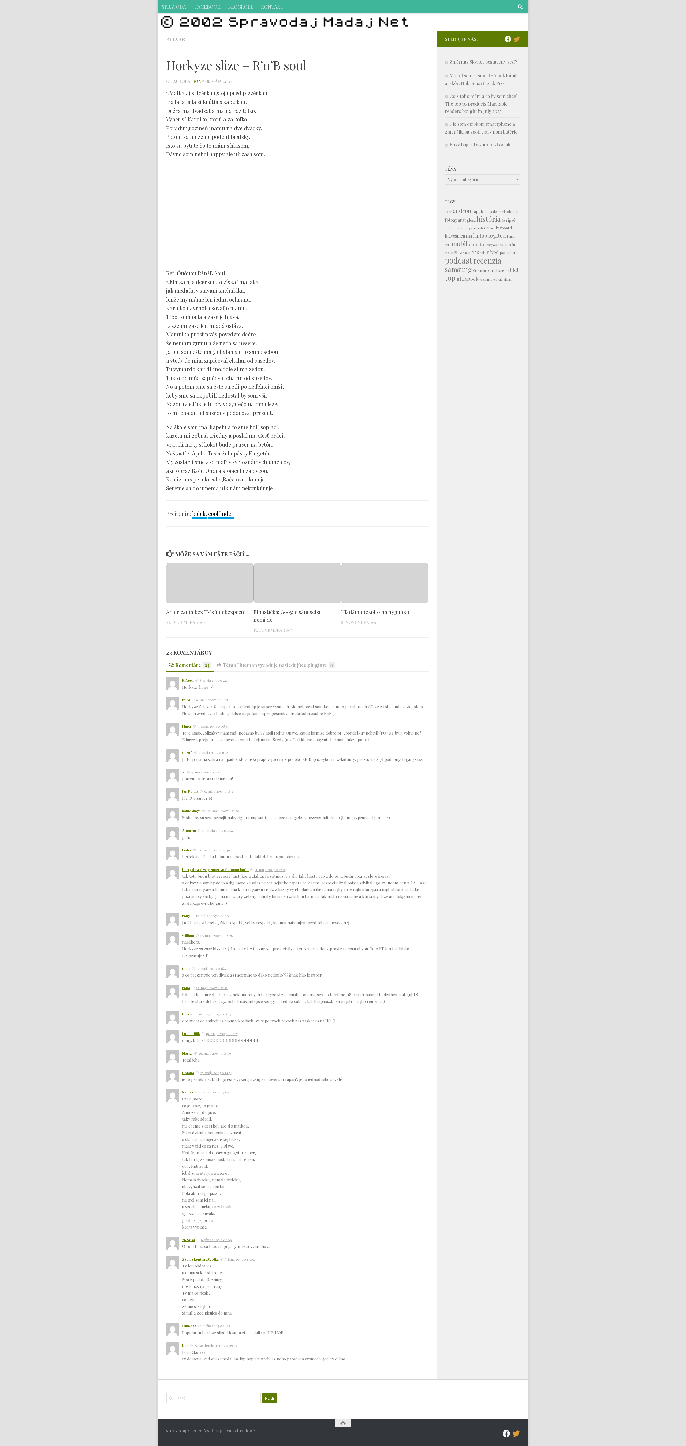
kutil (469, 236)
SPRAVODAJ (175, 6)
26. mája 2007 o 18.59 (215, 1053)
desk (502, 212)
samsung (458, 269)
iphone (450, 228)
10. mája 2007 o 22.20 (223, 811)
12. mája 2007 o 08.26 (216, 935)
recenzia (487, 260)
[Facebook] (508, 39)
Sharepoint (480, 271)
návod (493, 252)
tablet (512, 269)
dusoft (187, 752)
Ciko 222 (189, 1325)
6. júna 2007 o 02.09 (216, 1239)
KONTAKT (272, 6)
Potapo (188, 1072)
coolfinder (221, 513)
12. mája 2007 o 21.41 (212, 987)
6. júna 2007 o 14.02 (240, 1259)
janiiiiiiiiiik (191, 1033)
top (450, 278)
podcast (458, 260)
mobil (460, 243)
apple (479, 211)
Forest (187, 1014)
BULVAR (175, 39)
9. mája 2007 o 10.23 (214, 752)
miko (186, 968)
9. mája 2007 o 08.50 (213, 726)
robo (186, 987)
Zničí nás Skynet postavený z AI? (483, 62)
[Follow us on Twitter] (516, 39)
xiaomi (508, 279)
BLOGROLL (240, 6)
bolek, (199, 513)
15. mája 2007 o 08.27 (215, 1014)
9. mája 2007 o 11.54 (206, 772)
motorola (507, 244)
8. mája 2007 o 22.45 (215, 680)
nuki (483, 253)
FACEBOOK (208, 6)
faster (187, 850)
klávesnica (455, 236)
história (489, 218)
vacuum (484, 279)
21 (183, 772)
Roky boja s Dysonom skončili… (482, 144)
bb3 (185, 1345)
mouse (449, 253)
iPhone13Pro (466, 228)
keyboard (504, 228)
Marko (187, 1053)
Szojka (187, 1092)
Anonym (189, 830)
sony (501, 271)
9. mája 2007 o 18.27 (219, 791)
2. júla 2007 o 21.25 (216, 1325)
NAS (475, 252)
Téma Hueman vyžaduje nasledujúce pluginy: (278, 665)
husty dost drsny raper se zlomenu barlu (215, 869)
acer (448, 211)
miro (186, 700)
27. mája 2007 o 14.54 (216, 1072)
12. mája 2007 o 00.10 (212, 916)
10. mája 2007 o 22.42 (218, 830)
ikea (504, 220)
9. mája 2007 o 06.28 (212, 700)
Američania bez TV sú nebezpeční (206, 611)
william (188, 935)
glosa (471, 220)
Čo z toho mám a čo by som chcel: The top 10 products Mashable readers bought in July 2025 (482, 103)
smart (492, 270)
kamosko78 (191, 811)
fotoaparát (455, 220)
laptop (480, 235)
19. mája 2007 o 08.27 (222, 1033)
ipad (511, 220)
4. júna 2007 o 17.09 (214, 1092)
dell (495, 211)
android (463, 210)
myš (467, 253)
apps (488, 211)
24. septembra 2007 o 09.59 (215, 1345)
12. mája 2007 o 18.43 (212, 968)
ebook (512, 211)
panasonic (509, 252)
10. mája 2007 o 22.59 (213, 850)
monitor (477, 244)
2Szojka (188, 1239)
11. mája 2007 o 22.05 (270, 869)
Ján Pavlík (190, 791)
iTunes (490, 228)
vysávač (496, 279)
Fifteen (188, 680)
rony (198, 81)
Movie (459, 252)
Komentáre (192, 665)
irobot (481, 228)
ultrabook (467, 278)
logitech (498, 235)
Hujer (187, 726)
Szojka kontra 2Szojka (200, 1259)
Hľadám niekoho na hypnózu (375, 611)
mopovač (493, 245)
